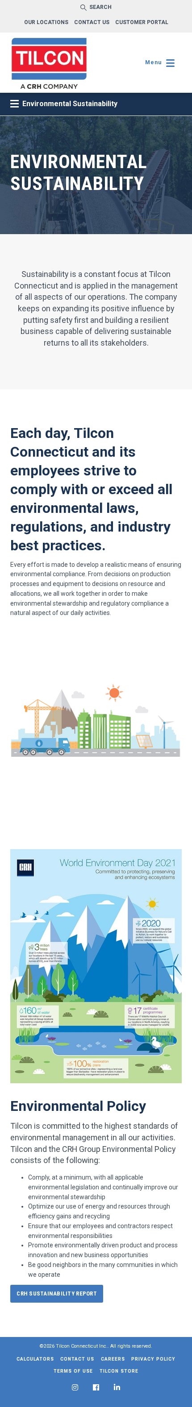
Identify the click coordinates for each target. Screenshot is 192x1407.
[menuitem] (75, 1387)
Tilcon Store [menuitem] (119, 1371)
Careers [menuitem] (113, 1359)
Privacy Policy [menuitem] (153, 1359)
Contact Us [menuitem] (77, 1359)
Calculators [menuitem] (35, 1359)
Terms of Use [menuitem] (73, 1371)
